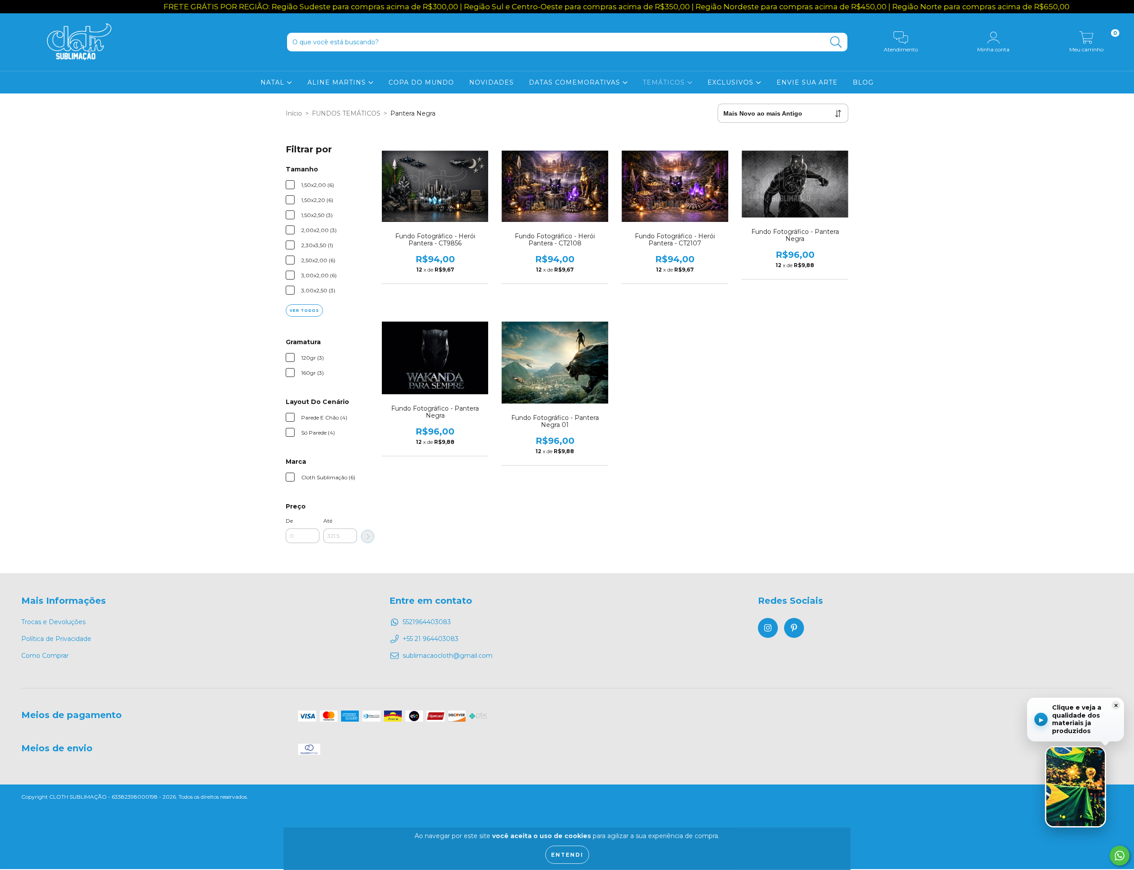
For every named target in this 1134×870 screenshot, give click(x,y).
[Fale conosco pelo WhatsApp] (1120, 856)
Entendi (567, 854)
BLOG (863, 82)
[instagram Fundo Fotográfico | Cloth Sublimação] (768, 628)
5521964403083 (427, 622)
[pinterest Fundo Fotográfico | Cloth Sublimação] (794, 628)
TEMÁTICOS (665, 82)
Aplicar (367, 536)
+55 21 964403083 (430, 639)
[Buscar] (836, 42)
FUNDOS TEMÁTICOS (346, 113)
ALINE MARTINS (337, 82)
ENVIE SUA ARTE (807, 82)
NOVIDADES (491, 82)
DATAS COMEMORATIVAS (575, 82)
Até (327, 520)
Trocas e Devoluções (53, 622)
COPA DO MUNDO (421, 82)
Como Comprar (45, 656)
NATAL (273, 82)
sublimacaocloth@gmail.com (448, 656)
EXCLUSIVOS (731, 82)
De (289, 520)
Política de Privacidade (56, 639)
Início (294, 113)
